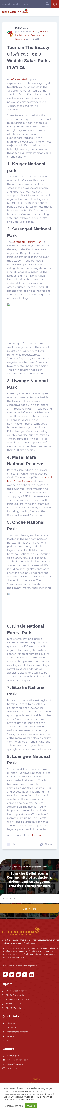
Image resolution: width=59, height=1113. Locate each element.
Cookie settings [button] (14, 1106)
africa (35, 31)
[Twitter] (11, 974)
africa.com (36, 835)
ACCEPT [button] (31, 1106)
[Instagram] (24, 974)
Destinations (39, 35)
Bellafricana (21, 28)
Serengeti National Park (27, 241)
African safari (19, 79)
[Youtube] (18, 974)
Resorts (20, 39)
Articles (44, 31)
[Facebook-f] (5, 974)
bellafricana (22, 35)
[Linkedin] (31, 974)
